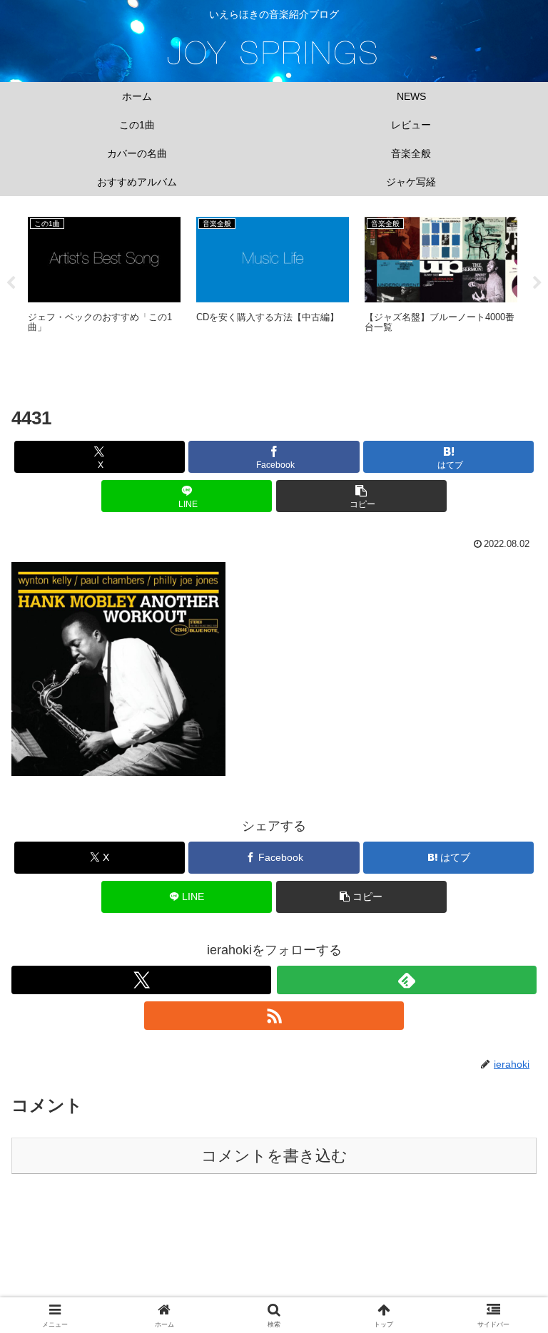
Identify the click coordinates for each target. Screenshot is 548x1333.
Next (537, 283)
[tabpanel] (104, 281)
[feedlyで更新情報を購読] (407, 980)
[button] (361, 496)
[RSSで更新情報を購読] (274, 1015)
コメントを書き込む (274, 1156)
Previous (11, 283)
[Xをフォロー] (141, 980)
